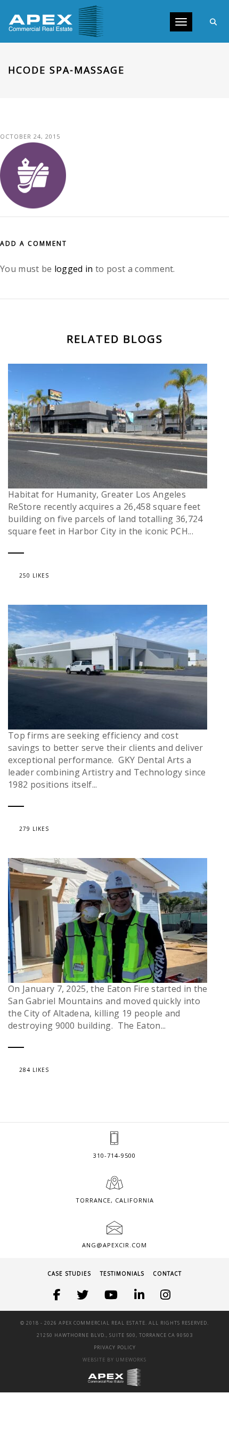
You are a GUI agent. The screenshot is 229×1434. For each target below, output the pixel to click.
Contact (167, 1273)
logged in (73, 269)
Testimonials (122, 1273)
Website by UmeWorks (114, 1359)
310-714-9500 (114, 1155)
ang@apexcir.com (114, 1245)
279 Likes (34, 828)
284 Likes (34, 1070)
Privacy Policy (115, 1347)
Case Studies (69, 1273)
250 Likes (34, 575)
